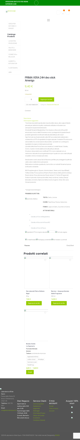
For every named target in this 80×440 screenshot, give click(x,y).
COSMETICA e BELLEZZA (12, 56)
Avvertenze (36, 418)
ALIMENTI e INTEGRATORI (12, 62)
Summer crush (32, 362)
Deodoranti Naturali (53, 104)
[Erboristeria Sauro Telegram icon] (72, 435)
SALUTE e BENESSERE (12, 49)
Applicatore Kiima (32, 356)
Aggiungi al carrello (46, 99)
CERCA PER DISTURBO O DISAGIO (12, 26)
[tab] (49, 118)
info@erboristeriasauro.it (9, 410)
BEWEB (57, 435)
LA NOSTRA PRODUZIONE (12, 42)
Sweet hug (30, 365)
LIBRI (10, 72)
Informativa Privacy (39, 413)
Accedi (51, 406)
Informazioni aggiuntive (31, 120)
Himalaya (41, 359)
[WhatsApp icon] (65, 435)
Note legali (36, 411)
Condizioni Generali (39, 420)
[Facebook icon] (67, 435)
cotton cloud (31, 359)
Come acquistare (38, 404)
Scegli (30, 372)
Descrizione (27, 118)
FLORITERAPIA (13, 68)
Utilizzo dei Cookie (38, 415)
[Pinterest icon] (70, 435)
